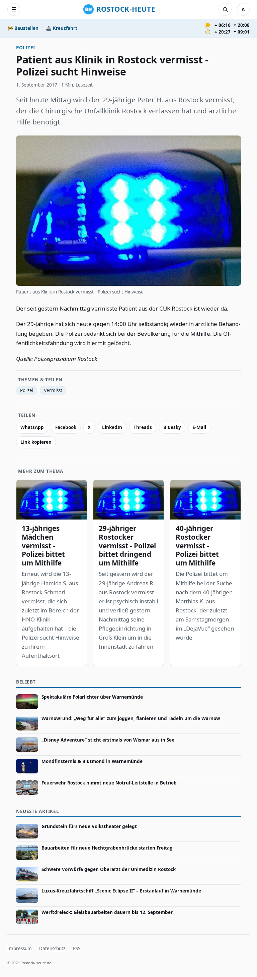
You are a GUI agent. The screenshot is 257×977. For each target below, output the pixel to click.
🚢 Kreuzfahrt (61, 28)
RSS (76, 948)
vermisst (53, 390)
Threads (143, 427)
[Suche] (225, 9)
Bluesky (172, 427)
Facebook (65, 427)
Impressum (19, 948)
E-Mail (199, 427)
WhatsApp (32, 427)
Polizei (25, 48)
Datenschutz (52, 948)
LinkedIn (112, 427)
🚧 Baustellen (22, 28)
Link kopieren (36, 442)
